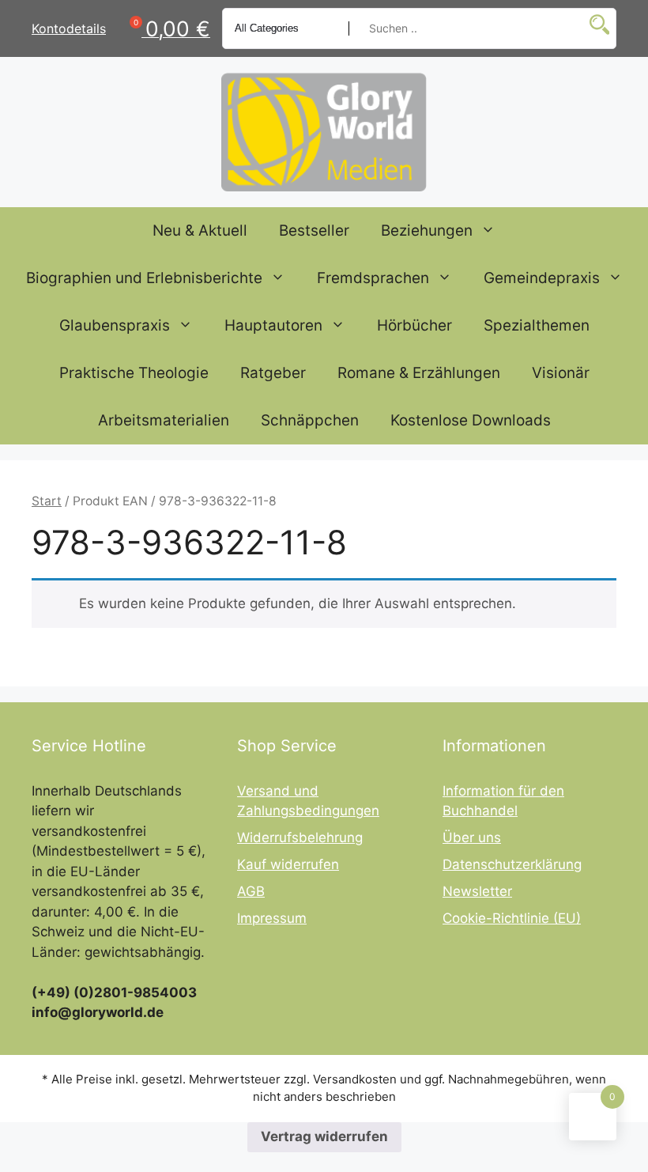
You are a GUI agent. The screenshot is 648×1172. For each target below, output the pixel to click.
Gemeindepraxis (542, 278)
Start (47, 500)
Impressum (272, 918)
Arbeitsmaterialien (163, 420)
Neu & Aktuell (200, 230)
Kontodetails (69, 28)
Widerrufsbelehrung (300, 837)
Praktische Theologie (134, 373)
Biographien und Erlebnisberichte (144, 278)
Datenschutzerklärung (512, 864)
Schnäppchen (310, 420)
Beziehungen (427, 230)
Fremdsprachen (373, 278)
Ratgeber (273, 373)
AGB (251, 891)
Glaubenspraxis (114, 325)
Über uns (472, 837)
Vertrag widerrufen (324, 1136)
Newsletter (477, 891)
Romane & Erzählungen (418, 373)
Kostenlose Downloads (470, 420)
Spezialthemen (537, 325)
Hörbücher (414, 325)
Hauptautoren (273, 325)
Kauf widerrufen (288, 864)
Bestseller (314, 230)
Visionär (561, 373)
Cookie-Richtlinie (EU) (512, 918)
